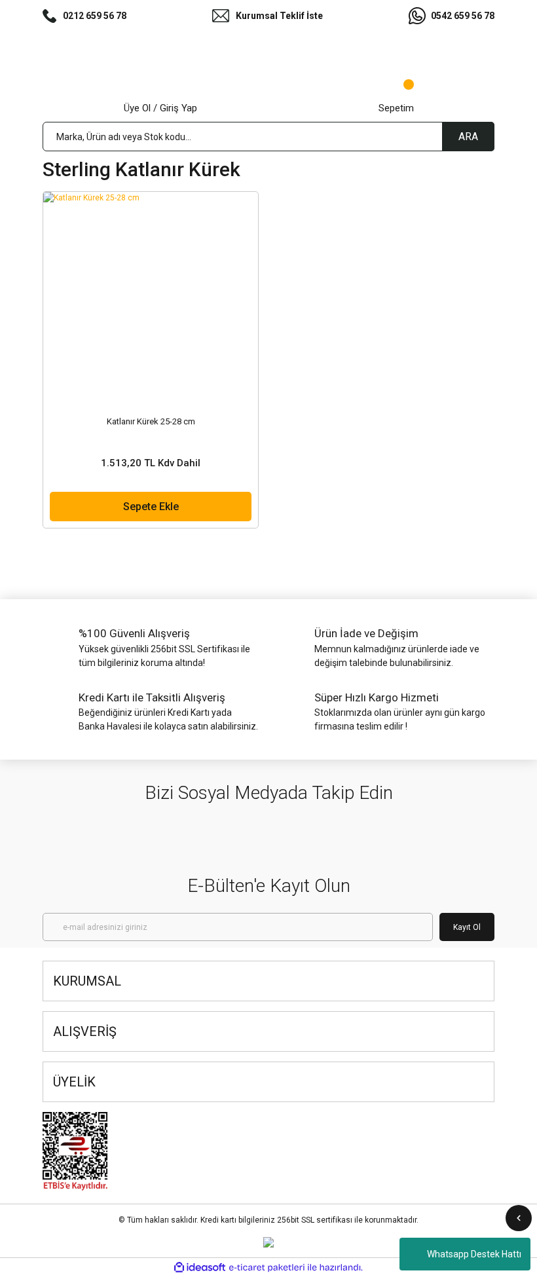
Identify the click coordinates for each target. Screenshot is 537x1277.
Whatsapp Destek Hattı (474, 1254)
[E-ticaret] (267, 1268)
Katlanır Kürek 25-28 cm (151, 421)
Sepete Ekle (151, 506)
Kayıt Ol (467, 927)
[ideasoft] (200, 1267)
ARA (468, 136)
